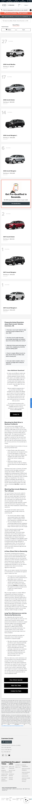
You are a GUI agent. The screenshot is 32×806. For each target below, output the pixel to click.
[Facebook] (2, 755)
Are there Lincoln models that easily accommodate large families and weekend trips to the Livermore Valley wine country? (15, 339)
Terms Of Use (10, 799)
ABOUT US (17, 767)
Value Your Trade (16, 685)
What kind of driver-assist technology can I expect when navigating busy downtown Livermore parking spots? (16, 347)
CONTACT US (18, 765)
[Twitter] (6, 755)
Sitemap (14, 799)
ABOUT (17, 762)
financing (15, 585)
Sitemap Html (18, 799)
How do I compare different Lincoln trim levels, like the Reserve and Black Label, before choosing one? (15, 355)
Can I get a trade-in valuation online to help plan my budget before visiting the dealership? (15, 362)
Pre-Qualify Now (16, 203)
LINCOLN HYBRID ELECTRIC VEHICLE (26, 780)
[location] (27, 1)
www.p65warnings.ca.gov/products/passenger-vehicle (12, 725)
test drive (17, 484)
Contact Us (16, 414)
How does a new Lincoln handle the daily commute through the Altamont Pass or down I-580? (16, 331)
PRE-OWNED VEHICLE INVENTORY (4, 779)
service (20, 625)
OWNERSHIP (26, 762)
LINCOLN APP (25, 776)
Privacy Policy (7, 799)
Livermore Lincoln (3, 799)
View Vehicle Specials (16, 680)
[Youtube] (9, 755)
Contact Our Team (16, 691)
